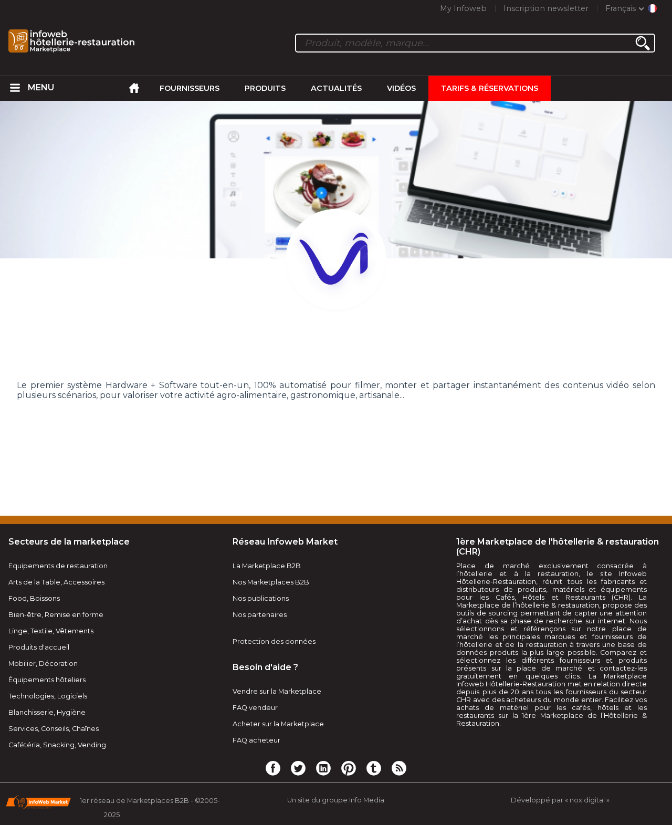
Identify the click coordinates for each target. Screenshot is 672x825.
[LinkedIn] (323, 767)
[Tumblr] (373, 767)
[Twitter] (298, 767)
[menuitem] (15, 88)
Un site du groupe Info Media (335, 800)
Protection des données (274, 641)
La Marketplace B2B (267, 566)
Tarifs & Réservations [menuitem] (489, 88)
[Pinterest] (348, 767)
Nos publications (261, 598)
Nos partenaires (260, 615)
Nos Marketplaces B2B (271, 582)
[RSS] (399, 767)
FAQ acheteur (256, 740)
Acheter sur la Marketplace (278, 724)
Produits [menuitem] (265, 88)
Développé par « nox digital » (560, 800)
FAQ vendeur (255, 708)
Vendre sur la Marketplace (277, 691)
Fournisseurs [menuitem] (189, 88)
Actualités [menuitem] (336, 88)
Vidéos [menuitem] (401, 88)
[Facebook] (273, 767)
